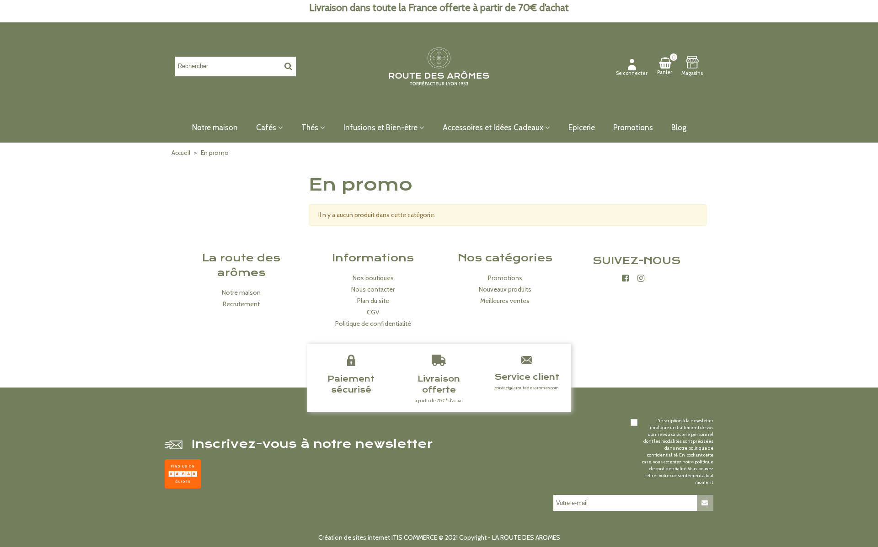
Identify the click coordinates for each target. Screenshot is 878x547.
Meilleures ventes (505, 301)
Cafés (266, 127)
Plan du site (373, 301)
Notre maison (215, 127)
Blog (678, 127)
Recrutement (241, 304)
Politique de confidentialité (373, 323)
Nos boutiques (373, 278)
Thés (309, 127)
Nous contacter (373, 289)
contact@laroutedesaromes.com (527, 388)
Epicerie (581, 127)
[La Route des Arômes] (439, 66)
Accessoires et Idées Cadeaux (493, 127)
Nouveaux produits (505, 289)
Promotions (633, 127)
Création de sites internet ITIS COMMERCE (377, 537)
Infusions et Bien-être (380, 127)
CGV (373, 312)
